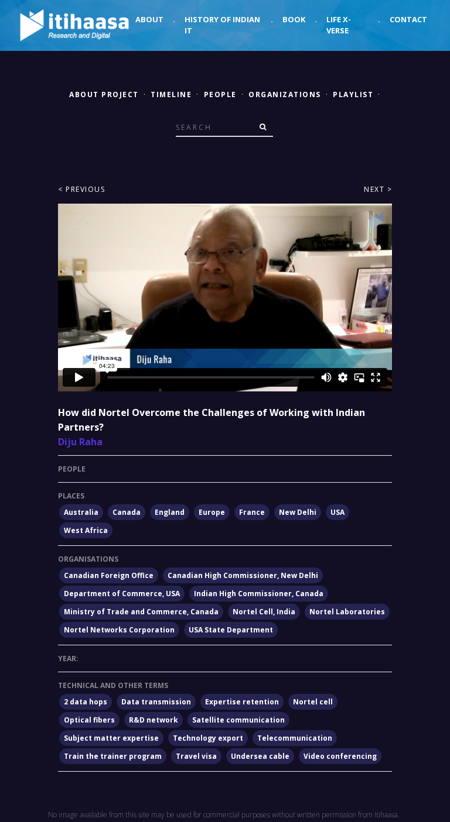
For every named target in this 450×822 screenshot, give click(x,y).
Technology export (208, 738)
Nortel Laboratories (347, 612)
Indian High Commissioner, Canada (258, 594)
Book (293, 19)
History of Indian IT (222, 25)
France (252, 512)
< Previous (81, 189)
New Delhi (297, 512)
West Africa (86, 530)
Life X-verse (338, 25)
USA (337, 512)
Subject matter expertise (111, 738)
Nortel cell (313, 702)
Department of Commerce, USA (122, 594)
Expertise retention (242, 702)
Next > (378, 189)
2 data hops (85, 702)
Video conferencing (340, 756)
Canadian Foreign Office (109, 575)
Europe (212, 512)
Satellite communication (238, 720)
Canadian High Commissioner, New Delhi (243, 575)
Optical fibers (89, 720)
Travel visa (196, 756)
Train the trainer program (113, 756)
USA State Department (231, 630)
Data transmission (156, 702)
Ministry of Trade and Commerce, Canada (141, 612)
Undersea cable (260, 756)
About (149, 19)
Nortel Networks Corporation (119, 630)
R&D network (153, 720)
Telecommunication (294, 738)
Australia (81, 512)
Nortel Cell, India (264, 612)
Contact (408, 19)
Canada (126, 512)
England (170, 512)
